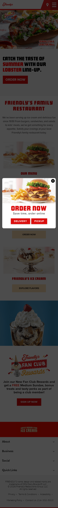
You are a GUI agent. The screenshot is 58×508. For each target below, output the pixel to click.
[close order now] (53, 181)
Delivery (20, 221)
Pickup (39, 221)
